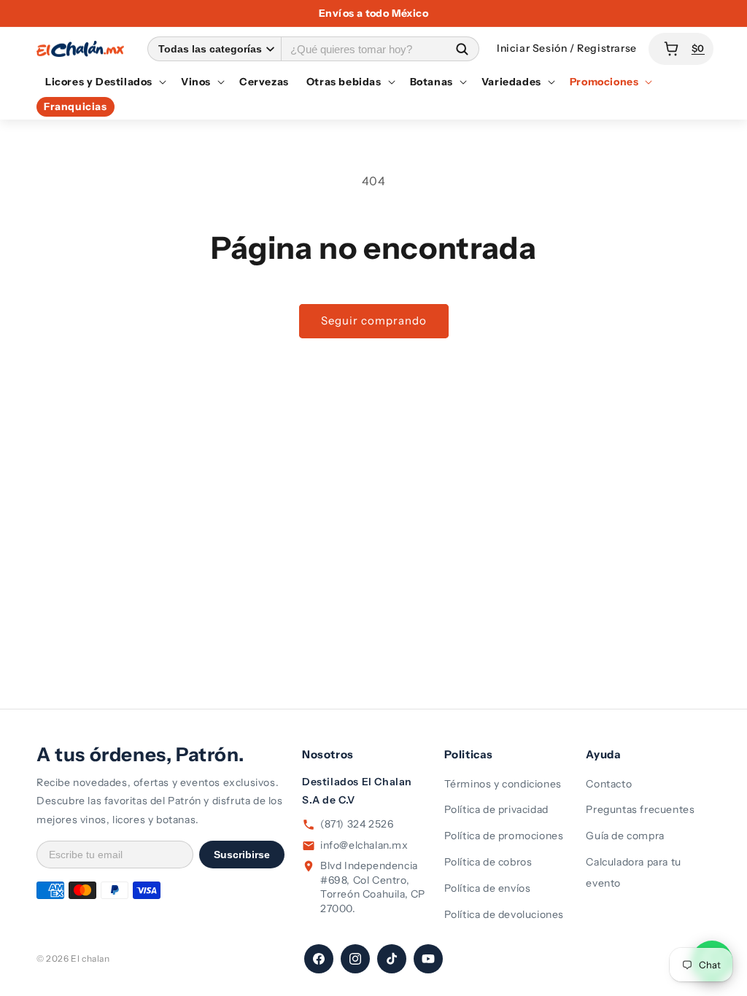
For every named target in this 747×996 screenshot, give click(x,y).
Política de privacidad (496, 809)
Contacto (609, 783)
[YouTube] (428, 958)
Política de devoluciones (504, 914)
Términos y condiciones (503, 783)
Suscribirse (242, 854)
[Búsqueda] (462, 48)
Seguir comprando (374, 320)
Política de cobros (488, 861)
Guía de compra (625, 835)
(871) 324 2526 (356, 823)
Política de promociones (504, 835)
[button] (104, 81)
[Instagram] (355, 958)
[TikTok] (391, 958)
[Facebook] (318, 958)
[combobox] (363, 48)
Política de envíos (487, 888)
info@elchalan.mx (364, 845)
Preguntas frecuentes (640, 809)
